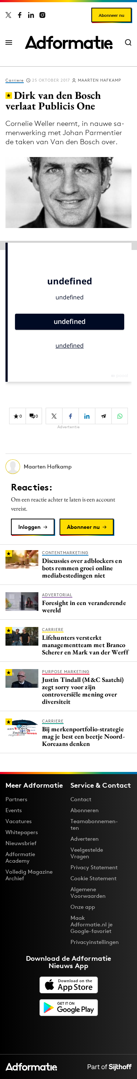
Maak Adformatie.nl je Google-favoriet (92, 924)
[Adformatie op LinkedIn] (31, 15)
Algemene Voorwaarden (88, 892)
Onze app (83, 906)
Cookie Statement (94, 878)
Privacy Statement (94, 867)
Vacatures (18, 821)
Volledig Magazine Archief (29, 875)
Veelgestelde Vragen (87, 853)
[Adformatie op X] (8, 15)
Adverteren (85, 838)
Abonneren (85, 810)
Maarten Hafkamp (99, 80)
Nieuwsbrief (21, 843)
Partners (16, 799)
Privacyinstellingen (95, 942)
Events (13, 810)
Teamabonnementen (94, 824)
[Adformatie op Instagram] (42, 15)
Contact (81, 799)
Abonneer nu (111, 15)
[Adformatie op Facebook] (20, 15)
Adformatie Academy (20, 857)
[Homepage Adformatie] (69, 42)
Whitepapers (21, 832)
